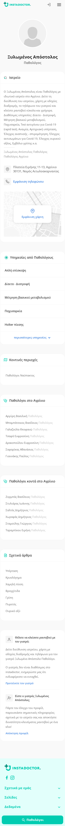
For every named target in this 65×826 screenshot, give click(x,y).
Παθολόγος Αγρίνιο (16, 156)
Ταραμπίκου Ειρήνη (25, 530)
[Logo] (17, 5)
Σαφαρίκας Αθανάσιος (27, 449)
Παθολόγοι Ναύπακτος (20, 375)
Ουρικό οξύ (13, 611)
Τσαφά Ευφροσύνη (25, 436)
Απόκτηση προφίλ (17, 733)
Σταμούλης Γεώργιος (26, 523)
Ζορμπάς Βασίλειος (25, 497)
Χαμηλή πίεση (14, 584)
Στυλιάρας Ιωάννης (25, 503)
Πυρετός (11, 604)
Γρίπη (9, 597)
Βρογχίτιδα (13, 591)
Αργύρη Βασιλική (24, 416)
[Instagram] (12, 777)
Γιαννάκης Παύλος (25, 456)
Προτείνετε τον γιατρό (20, 683)
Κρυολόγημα (13, 577)
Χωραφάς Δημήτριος (26, 517)
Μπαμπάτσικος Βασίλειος (29, 422)
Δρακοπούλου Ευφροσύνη (30, 443)
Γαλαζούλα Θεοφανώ (26, 429)
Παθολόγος (40, 152)
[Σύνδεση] (49, 5)
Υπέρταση (12, 571)
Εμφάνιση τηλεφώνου (28, 182)
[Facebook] (7, 777)
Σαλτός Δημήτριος (24, 510)
